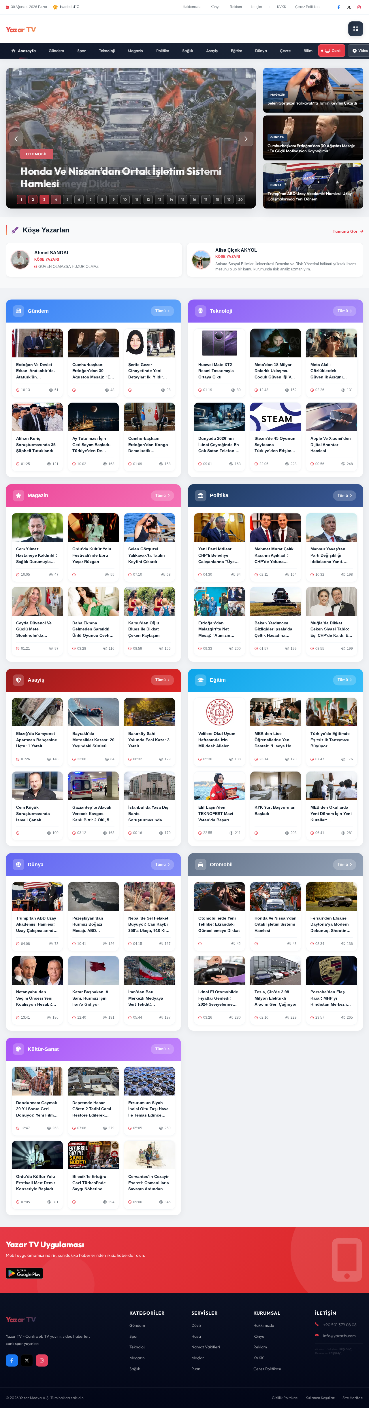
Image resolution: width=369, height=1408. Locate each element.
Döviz (196, 1325)
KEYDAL (345, 1349)
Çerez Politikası (307, 7)
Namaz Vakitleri (205, 1347)
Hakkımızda (192, 7)
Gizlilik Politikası (285, 1397)
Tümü (160, 311)
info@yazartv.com (339, 1335)
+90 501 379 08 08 (340, 1324)
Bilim (308, 50)
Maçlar (197, 1357)
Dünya (261, 50)
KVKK (281, 7)
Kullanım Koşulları (320, 1397)
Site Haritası (352, 1397)
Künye (215, 7)
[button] (246, 139)
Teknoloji (107, 50)
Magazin (135, 50)
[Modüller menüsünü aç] (355, 28)
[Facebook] (338, 7)
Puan (195, 1368)
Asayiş (212, 50)
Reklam (236, 7)
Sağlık (187, 50)
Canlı (336, 50)
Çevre (285, 50)
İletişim (256, 7)
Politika (163, 50)
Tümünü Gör (345, 231)
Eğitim (236, 50)
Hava (196, 1336)
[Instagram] (359, 7)
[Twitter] (348, 7)
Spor (81, 50)
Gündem (56, 50)
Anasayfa (27, 50)
